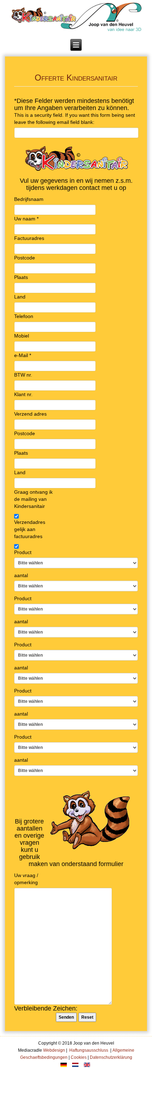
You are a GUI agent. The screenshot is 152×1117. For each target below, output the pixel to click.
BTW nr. (23, 375)
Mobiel (21, 336)
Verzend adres (30, 414)
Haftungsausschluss (88, 1050)
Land (19, 297)
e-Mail (22, 355)
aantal (21, 575)
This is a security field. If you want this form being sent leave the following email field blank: (74, 118)
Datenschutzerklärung (111, 1057)
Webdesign (53, 1050)
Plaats (21, 277)
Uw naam (26, 218)
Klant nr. (23, 394)
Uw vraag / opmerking (26, 878)
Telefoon (23, 316)
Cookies (79, 1057)
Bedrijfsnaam (28, 199)
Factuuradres (29, 238)
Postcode (24, 258)
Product (22, 552)
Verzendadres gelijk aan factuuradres (29, 529)
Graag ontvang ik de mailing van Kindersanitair (33, 499)
